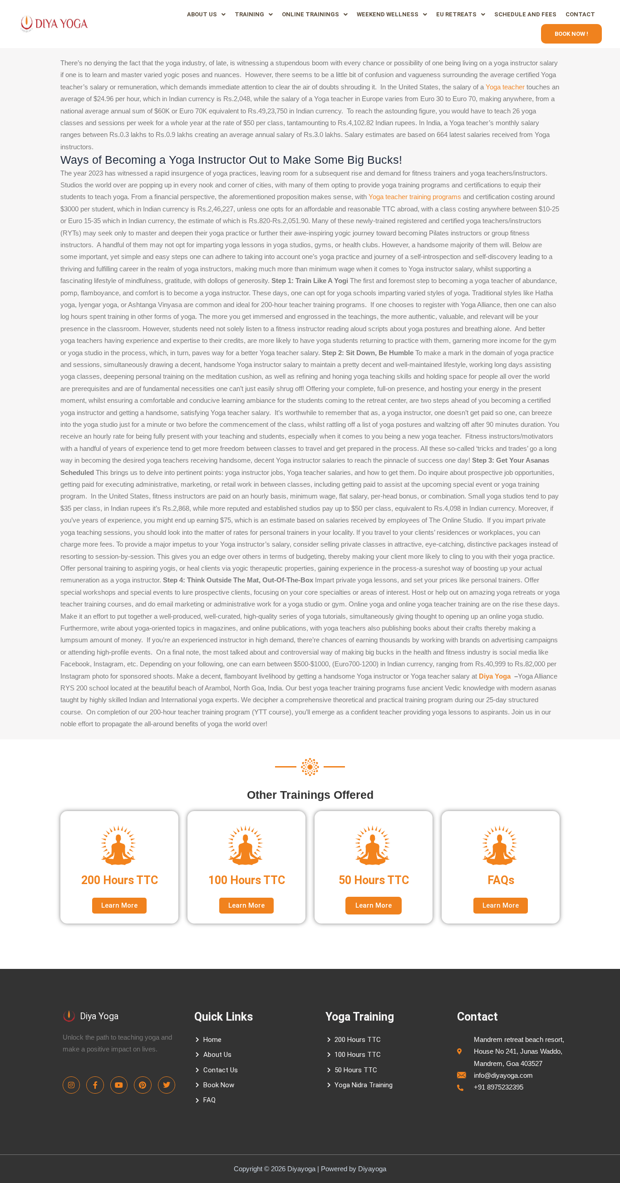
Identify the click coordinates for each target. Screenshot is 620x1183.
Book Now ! (571, 33)
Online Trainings (310, 14)
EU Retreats (456, 14)
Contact (580, 14)
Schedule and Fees (525, 14)
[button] (206, 14)
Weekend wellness (387, 14)
